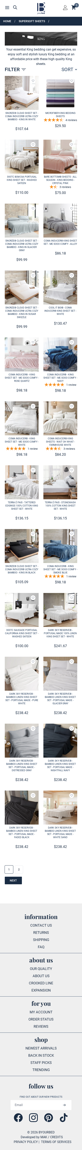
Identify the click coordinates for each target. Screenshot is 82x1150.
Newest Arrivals (41, 1048)
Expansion (41, 990)
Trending (41, 1070)
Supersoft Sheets (32, 21)
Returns (41, 932)
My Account (41, 1012)
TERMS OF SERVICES (56, 1142)
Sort (67, 69)
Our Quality (41, 969)
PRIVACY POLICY (26, 1142)
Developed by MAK (34, 1137)
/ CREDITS (55, 1137)
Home (7, 21)
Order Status (41, 1019)
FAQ (41, 947)
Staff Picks (41, 1062)
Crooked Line (41, 983)
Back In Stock (41, 1055)
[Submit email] (64, 1105)
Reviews (41, 1026)
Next (13, 880)
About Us (41, 976)
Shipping (41, 940)
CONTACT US (41, 925)
